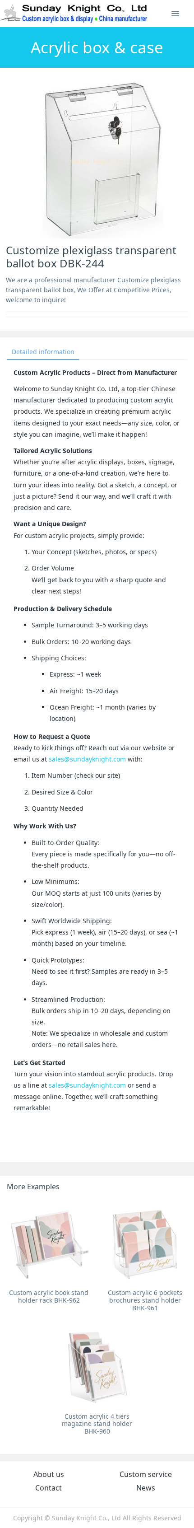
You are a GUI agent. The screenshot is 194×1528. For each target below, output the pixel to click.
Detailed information (43, 351)
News (145, 1488)
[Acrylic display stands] (74, 13)
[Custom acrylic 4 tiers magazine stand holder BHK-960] (97, 1366)
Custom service (146, 1474)
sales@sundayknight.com (87, 759)
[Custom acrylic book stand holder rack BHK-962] (49, 1242)
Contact (48, 1488)
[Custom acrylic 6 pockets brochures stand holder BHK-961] (145, 1242)
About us (48, 1474)
